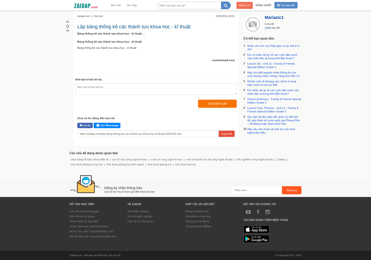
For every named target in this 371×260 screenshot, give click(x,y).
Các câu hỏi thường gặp (84, 211)
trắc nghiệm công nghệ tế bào (255, 159)
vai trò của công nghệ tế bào (129, 159)
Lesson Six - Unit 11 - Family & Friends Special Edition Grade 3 (271, 65)
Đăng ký (245, 5)
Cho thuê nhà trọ (185, 164)
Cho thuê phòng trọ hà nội (87, 164)
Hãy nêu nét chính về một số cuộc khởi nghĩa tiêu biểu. (271, 131)
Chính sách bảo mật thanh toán (89, 226)
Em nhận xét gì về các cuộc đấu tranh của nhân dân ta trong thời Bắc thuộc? (273, 92)
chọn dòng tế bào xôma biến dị (89, 159)
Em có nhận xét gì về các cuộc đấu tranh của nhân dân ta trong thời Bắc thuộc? (272, 56)
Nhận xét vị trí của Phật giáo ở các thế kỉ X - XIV (274, 47)
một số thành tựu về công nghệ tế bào (209, 159)
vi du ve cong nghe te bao (166, 159)
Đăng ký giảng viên (197, 211)
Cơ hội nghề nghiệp (140, 216)
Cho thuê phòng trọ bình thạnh (125, 164)
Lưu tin (86, 125)
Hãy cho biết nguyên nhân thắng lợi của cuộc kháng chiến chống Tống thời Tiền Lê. (273, 74)
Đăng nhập (263, 5)
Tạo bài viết (287, 5)
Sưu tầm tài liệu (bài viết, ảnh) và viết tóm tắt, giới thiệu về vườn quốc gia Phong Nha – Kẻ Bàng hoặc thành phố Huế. (273, 120)
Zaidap (281, 159)
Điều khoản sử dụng (82, 216)
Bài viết (116, 5)
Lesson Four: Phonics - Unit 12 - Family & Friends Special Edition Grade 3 (272, 109)
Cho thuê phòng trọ (159, 164)
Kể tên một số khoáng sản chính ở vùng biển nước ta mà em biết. (271, 83)
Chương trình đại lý (197, 221)
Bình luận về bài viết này (88, 79)
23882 (268, 28)
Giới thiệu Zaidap (138, 211)
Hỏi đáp (132, 5)
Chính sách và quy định (84, 221)
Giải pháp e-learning (198, 216)
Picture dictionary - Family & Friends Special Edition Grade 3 (274, 101)
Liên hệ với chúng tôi (140, 221)
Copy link (226, 133)
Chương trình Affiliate (198, 226)
